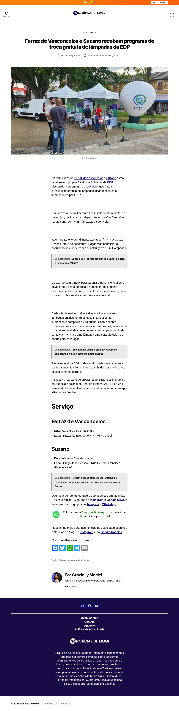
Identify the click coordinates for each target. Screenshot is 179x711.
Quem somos (89, 617)
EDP (110, 182)
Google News (116, 499)
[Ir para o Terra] (89, 2)
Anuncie (89, 625)
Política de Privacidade (89, 629)
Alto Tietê (92, 186)
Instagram (97, 499)
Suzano (111, 178)
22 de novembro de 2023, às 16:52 (104, 55)
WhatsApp (109, 504)
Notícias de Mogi (29, 703)
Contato (89, 621)
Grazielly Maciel (72, 55)
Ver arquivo (72, 586)
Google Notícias (111, 532)
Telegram (93, 504)
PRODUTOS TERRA (159, 2)
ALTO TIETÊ (89, 32)
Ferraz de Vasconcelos (88, 178)
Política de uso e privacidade (57, 703)
